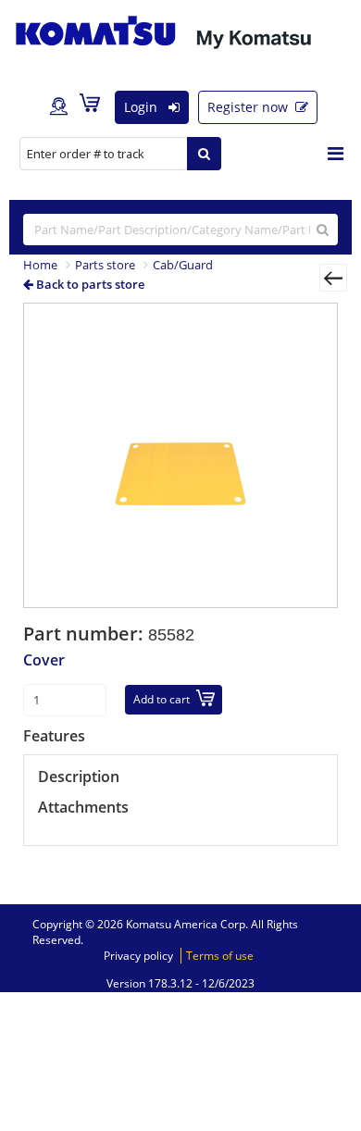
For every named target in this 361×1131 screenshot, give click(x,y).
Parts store (105, 264)
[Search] (204, 153)
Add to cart (161, 699)
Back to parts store (88, 284)
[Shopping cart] (94, 106)
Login (142, 107)
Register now (249, 107)
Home (40, 264)
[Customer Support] (58, 107)
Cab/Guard (183, 264)
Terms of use (220, 955)
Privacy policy (138, 955)
